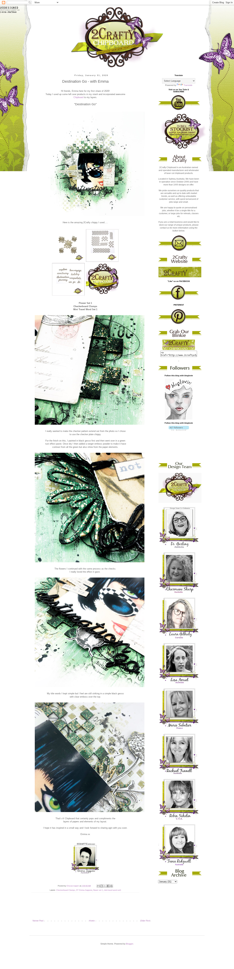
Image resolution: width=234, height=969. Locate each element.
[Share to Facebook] (108, 886)
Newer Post (38, 921)
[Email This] (98, 886)
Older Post (145, 921)
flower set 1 (98, 890)
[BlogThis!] (101, 886)
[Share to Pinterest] (111, 886)
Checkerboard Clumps (65, 890)
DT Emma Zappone (84, 890)
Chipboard (78, 97)
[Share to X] (105, 886)
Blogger (129, 944)
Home (92, 921)
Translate (188, 85)
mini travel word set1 (112, 890)
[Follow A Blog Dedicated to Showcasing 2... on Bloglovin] (178, 419)
